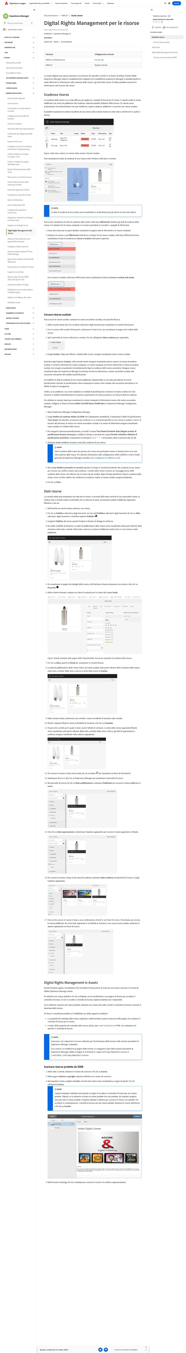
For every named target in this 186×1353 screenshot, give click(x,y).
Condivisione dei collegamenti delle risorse (20, 135)
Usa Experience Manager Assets (17, 78)
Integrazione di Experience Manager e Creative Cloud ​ (20, 218)
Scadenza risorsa (158, 37)
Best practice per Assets (14, 68)
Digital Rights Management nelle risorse (20, 231)
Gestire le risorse (12, 318)
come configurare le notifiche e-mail (105, 458)
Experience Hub (10, 47)
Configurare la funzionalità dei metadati (18, 117)
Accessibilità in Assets (13, 73)
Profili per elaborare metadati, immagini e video (18, 155)
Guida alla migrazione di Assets (18, 190)
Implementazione (11, 349)
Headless (8, 344)
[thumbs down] (106, 1350)
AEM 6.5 (64, 15)
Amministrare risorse (14, 93)
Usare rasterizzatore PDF (16, 205)
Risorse (7, 58)
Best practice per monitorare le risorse (21, 267)
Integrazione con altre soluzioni (18, 323)
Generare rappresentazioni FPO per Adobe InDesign (20, 252)
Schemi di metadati (15, 124)
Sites (6, 52)
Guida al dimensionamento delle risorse (19, 170)
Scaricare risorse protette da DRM (165, 57)
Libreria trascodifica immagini (18, 285)
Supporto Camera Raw (16, 272)
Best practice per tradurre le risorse (20, 177)
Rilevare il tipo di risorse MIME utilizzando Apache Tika (18, 278)
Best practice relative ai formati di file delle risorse (21, 260)
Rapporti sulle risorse (15, 141)
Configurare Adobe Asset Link (18, 246)
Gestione (8, 354)
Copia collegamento (172, 27)
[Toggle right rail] (151, 10)
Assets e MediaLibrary (15, 200)
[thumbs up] (100, 1350)
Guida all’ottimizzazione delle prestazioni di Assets (18, 183)
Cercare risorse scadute (161, 42)
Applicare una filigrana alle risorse (19, 297)
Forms (7, 329)
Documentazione (51, 15)
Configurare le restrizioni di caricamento (17, 211)
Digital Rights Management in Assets (165, 52)
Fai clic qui (99, 59)
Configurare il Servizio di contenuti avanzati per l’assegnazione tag (20, 147)
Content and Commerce (13, 339)
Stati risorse (156, 47)
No (162, 22)
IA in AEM (8, 334)
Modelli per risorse (14, 302)
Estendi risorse (11, 88)
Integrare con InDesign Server (18, 225)
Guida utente (76, 15)
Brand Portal (11, 308)
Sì (156, 22)
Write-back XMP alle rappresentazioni (21, 129)
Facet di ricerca (13, 103)
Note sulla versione (12, 37)
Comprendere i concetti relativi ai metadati (19, 109)
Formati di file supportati (16, 98)
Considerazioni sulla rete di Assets (19, 195)
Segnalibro (158, 27)
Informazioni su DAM (13, 63)
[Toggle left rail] (34, 10)
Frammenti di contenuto (15, 313)
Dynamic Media (11, 83)
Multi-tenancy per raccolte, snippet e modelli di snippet (20, 290)
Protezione (9, 42)
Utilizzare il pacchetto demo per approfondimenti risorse (19, 240)
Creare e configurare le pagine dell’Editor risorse (18, 163)
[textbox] (18, 23)
